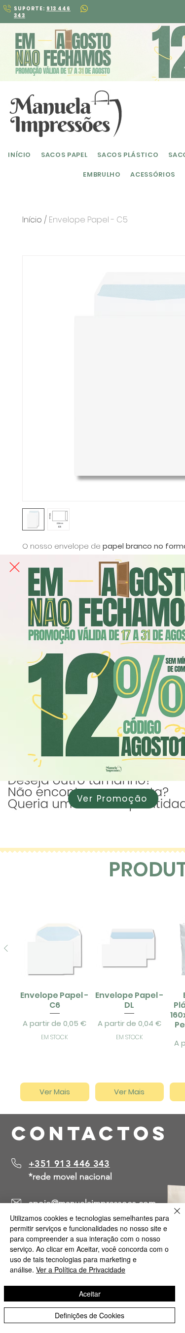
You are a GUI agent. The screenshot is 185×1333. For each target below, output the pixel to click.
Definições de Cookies (89, 1315)
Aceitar (90, 1294)
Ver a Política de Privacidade (80, 1269)
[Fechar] (171, 1217)
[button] (14, 567)
